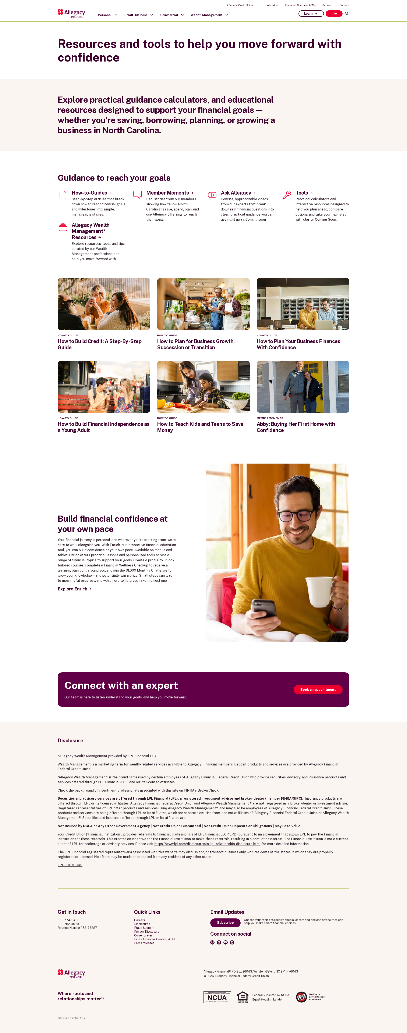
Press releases (144, 943)
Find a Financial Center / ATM (154, 939)
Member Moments (167, 193)
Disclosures (142, 924)
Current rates (143, 935)
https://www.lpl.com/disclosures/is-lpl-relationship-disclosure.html (207, 844)
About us (273, 5)
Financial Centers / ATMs (300, 5)
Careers (344, 5)
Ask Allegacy (236, 193)
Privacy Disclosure (146, 931)
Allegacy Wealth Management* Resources (91, 231)
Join (334, 13)
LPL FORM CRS (70, 865)
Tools (301, 193)
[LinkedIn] (219, 942)
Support (327, 5)
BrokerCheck (208, 790)
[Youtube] (225, 942)
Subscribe (225, 923)
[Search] (346, 13)
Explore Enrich (72, 588)
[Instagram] (212, 942)
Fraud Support (144, 927)
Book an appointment (318, 690)
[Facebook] (232, 942)
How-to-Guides (89, 193)
